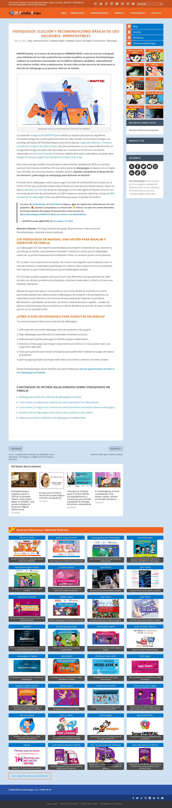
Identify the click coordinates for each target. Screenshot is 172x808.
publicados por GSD (33, 189)
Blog (30, 40)
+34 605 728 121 (45, 790)
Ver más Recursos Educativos (30, 776)
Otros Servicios (137, 13)
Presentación (77, 13)
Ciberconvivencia (40, 40)
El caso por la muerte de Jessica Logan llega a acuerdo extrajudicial (51, 495)
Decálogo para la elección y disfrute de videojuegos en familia (50, 397)
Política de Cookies (89, 803)
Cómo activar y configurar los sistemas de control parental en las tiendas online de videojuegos (67, 407)
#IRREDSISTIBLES (47, 214)
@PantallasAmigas (29, 214)
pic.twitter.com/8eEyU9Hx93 (71, 214)
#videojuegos (39, 204)
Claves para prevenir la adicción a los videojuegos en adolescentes (52, 417)
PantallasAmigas (137, 181)
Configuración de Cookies (111, 803)
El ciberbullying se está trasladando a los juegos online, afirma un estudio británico (107, 495)
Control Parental (43, 153)
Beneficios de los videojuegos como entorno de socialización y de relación (56, 412)
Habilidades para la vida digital (79, 40)
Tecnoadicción (99, 40)
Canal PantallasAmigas (144, 43)
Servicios (119, 13)
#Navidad (55, 204)
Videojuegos (111, 40)
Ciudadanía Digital (99, 13)
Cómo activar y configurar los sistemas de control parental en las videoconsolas (59, 402)
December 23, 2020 (63, 221)
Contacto (156, 13)
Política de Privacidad (69, 803)
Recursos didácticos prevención (143, 130)
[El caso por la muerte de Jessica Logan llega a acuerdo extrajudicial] (51, 480)
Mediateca (138, 37)
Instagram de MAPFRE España (45, 135)
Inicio (64, 13)
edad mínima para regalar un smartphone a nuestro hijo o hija (50, 157)
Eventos (137, 32)
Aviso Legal (52, 803)
